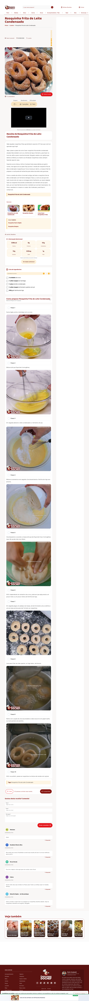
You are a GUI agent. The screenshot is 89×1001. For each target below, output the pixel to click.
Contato (49, 988)
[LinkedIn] (51, 983)
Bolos (24, 12)
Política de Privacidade (46, 990)
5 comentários (11, 96)
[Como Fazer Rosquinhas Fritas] (44, 208)
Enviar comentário (44, 825)
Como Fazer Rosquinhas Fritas (43, 214)
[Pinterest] (44, 983)
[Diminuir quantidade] (44, 273)
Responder (48, 840)
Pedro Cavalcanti (10, 38)
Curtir (10, 791)
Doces (41, 12)
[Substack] (55, 983)
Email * (7, 808)
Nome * (7, 802)
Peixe (7, 12)
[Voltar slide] (6, 928)
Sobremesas (22, 981)
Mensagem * (8, 814)
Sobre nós (43, 988)
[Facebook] (40, 983)
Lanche (12, 25)
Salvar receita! (47, 94)
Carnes (33, 12)
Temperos (21, 976)
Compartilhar (46, 791)
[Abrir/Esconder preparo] (50, 300)
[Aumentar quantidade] (49, 273)
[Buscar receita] (52, 7)
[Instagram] (37, 983)
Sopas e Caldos (23, 978)
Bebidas (16, 12)
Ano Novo (21, 985)
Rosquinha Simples (28, 213)
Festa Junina (22, 988)
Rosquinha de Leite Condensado (13, 214)
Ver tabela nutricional (28, 261)
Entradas (7, 976)
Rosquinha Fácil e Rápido (15, 223)
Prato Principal (8, 990)
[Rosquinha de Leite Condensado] (13, 208)
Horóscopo (83, 12)
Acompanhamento (9, 974)
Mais (75, 12)
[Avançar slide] (82, 928)
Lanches (7, 985)
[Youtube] (48, 983)
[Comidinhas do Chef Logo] (46, 974)
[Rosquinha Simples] (29, 208)
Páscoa (21, 990)
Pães (58, 12)
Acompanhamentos (51, 12)
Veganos (21, 974)
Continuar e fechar (80, 994)
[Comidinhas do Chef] (10, 9)
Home (6, 25)
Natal (67, 12)
